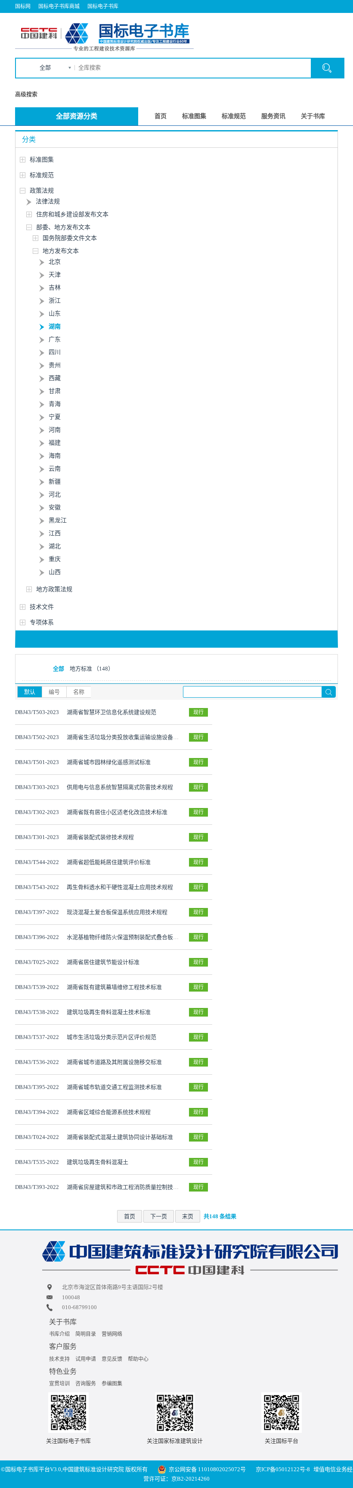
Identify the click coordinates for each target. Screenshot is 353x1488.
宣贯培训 (59, 1384)
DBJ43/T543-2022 (37, 887)
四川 (55, 352)
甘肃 (55, 391)
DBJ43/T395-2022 (37, 1087)
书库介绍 (59, 1334)
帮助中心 (138, 1359)
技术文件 (42, 607)
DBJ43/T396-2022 (37, 937)
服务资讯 (273, 116)
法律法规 (48, 201)
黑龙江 (58, 520)
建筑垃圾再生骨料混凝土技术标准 (109, 1012)
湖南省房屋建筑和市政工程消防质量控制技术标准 (128, 1187)
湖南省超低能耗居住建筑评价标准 (109, 862)
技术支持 (59, 1359)
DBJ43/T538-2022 (37, 1012)
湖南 (55, 326)
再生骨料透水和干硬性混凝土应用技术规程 (120, 887)
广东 (55, 339)
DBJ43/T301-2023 (37, 837)
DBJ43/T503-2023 (37, 712)
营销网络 (112, 1334)
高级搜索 (26, 94)
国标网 (23, 6)
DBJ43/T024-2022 (37, 1137)
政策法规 (42, 190)
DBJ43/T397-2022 (37, 912)
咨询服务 (85, 1384)
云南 (55, 468)
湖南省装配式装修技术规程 (100, 837)
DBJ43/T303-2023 (37, 787)
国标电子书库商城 (59, 6)
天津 (55, 274)
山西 (55, 572)
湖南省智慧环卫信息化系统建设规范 (111, 712)
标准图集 (194, 116)
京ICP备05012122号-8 (283, 1469)
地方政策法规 (54, 589)
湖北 (55, 546)
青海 (55, 404)
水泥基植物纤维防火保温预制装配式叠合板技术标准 (131, 937)
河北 (55, 494)
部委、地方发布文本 (63, 227)
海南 (55, 455)
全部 (45, 67)
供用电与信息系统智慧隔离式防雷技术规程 (120, 787)
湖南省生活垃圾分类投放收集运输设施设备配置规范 (131, 737)
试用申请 (85, 1359)
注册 (326, 19)
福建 (55, 443)
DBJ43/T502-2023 (37, 737)
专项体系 (42, 622)
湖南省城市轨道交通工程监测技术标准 (114, 1087)
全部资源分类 (76, 116)
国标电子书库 (102, 6)
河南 (55, 430)
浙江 (55, 300)
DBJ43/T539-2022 (37, 987)
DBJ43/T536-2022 (37, 1062)
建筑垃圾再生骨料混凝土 (97, 1162)
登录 (306, 19)
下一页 (158, 1216)
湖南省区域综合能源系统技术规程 (109, 1112)
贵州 (55, 365)
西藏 (55, 378)
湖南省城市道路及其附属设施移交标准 (114, 1062)
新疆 (55, 481)
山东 (55, 313)
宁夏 (55, 417)
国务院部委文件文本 (70, 238)
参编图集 (112, 1384)
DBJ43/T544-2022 (37, 862)
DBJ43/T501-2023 (37, 762)
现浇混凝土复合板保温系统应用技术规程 (117, 912)
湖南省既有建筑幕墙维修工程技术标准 (114, 987)
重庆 (55, 559)
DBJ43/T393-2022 (37, 1187)
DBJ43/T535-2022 (37, 1162)
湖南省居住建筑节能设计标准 (103, 962)
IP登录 (287, 19)
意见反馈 (112, 1359)
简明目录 (85, 1334)
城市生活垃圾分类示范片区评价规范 (111, 1037)
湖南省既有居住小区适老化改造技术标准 (117, 812)
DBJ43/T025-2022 (37, 962)
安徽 (55, 507)
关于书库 (313, 116)
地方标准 (92, 668)
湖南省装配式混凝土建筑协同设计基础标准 (120, 1137)
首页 (161, 116)
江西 (55, 533)
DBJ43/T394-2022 (37, 1112)
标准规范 (234, 116)
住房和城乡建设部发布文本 (72, 214)
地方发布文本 (61, 251)
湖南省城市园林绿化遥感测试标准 (109, 762)
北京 (55, 262)
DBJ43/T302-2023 (37, 812)
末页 (187, 1216)
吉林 (55, 287)
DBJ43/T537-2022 (37, 1037)
